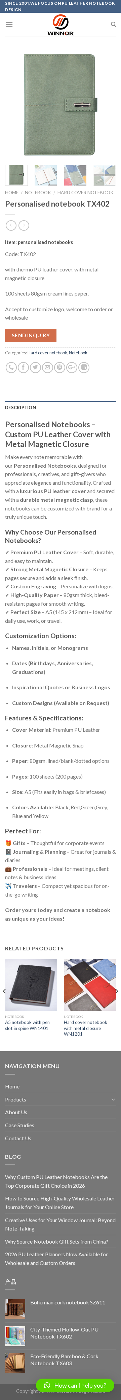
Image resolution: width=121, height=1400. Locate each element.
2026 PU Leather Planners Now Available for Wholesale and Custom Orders (56, 1258)
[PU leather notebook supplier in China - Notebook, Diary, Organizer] (60, 24)
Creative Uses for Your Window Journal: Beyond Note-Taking (60, 1224)
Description (20, 407)
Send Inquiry (31, 335)
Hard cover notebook (85, 192)
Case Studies (19, 1125)
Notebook (38, 192)
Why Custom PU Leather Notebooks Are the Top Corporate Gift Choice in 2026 (56, 1181)
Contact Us (18, 1138)
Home (11, 192)
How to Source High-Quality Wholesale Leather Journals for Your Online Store (60, 1202)
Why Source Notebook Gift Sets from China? (56, 1241)
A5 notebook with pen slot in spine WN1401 (27, 1025)
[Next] (105, 105)
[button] (75, 1385)
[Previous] (16, 105)
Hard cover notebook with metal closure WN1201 (85, 1028)
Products (15, 1099)
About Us (16, 1112)
